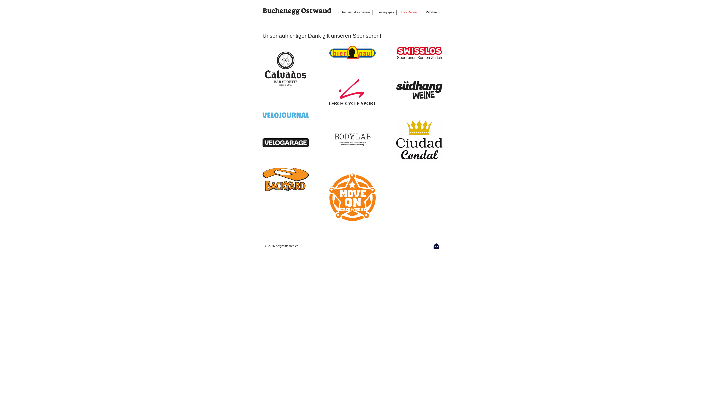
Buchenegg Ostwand (297, 10)
